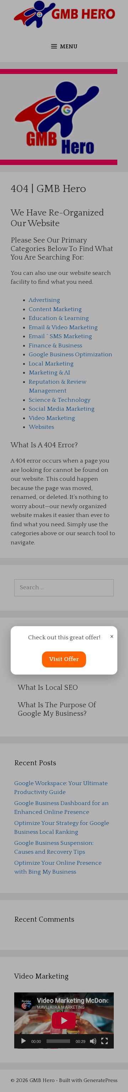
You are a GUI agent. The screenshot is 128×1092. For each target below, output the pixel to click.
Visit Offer (64, 659)
